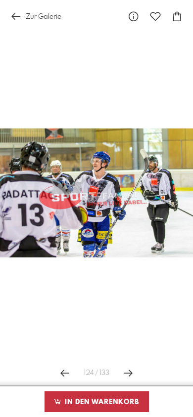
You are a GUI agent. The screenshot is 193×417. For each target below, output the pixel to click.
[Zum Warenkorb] (177, 16)
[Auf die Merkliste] (155, 16)
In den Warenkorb (100, 402)
